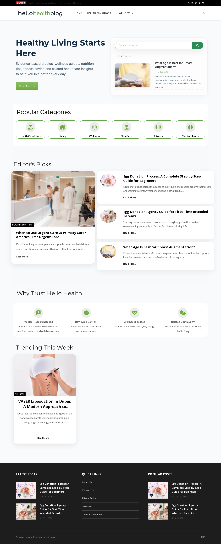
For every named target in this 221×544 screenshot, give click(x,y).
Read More (24, 86)
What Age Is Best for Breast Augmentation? (159, 247)
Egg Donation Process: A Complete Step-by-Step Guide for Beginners (162, 178)
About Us (87, 482)
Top (202, 537)
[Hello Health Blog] (40, 13)
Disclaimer (87, 506)
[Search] (202, 13)
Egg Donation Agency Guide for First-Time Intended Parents (55, 3)
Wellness (125, 13)
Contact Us (88, 490)
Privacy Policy (89, 498)
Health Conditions (99, 13)
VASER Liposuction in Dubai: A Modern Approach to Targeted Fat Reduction (44, 406)
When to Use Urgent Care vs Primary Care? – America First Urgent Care (52, 234)
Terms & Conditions (92, 514)
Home (78, 13)
